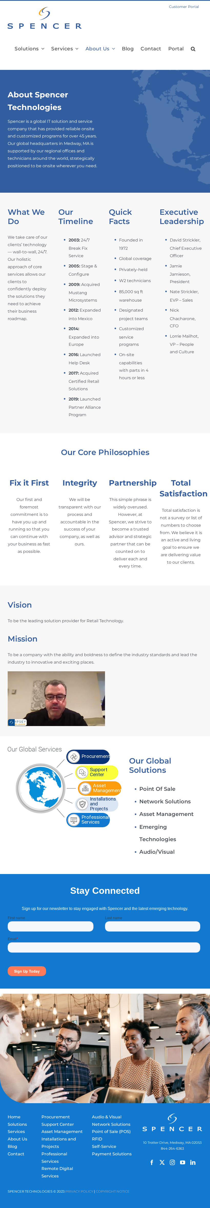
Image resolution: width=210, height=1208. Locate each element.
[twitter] (162, 1162)
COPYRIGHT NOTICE (113, 1191)
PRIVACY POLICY (79, 1191)
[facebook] (151, 1162)
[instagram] (172, 1162)
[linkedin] (192, 1162)
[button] (193, 48)
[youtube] (182, 1162)
